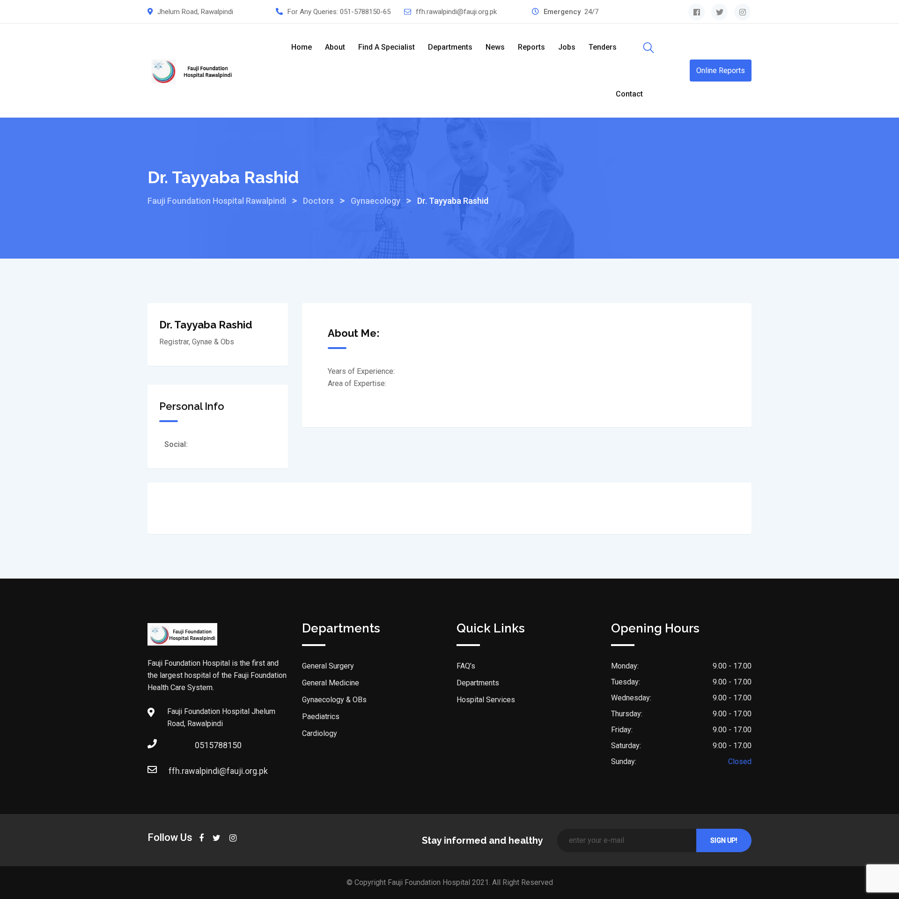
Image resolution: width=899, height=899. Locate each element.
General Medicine (330, 682)
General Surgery (328, 665)
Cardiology (319, 733)
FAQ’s (466, 665)
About (335, 47)
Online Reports (720, 70)
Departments (450, 47)
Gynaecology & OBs (334, 699)
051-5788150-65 (365, 11)
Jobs (566, 47)
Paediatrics (320, 716)
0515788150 (218, 745)
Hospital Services (486, 699)
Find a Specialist (386, 47)
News (495, 47)
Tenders (603, 47)
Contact (629, 93)
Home (301, 47)
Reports (531, 47)
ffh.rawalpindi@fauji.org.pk (456, 11)
